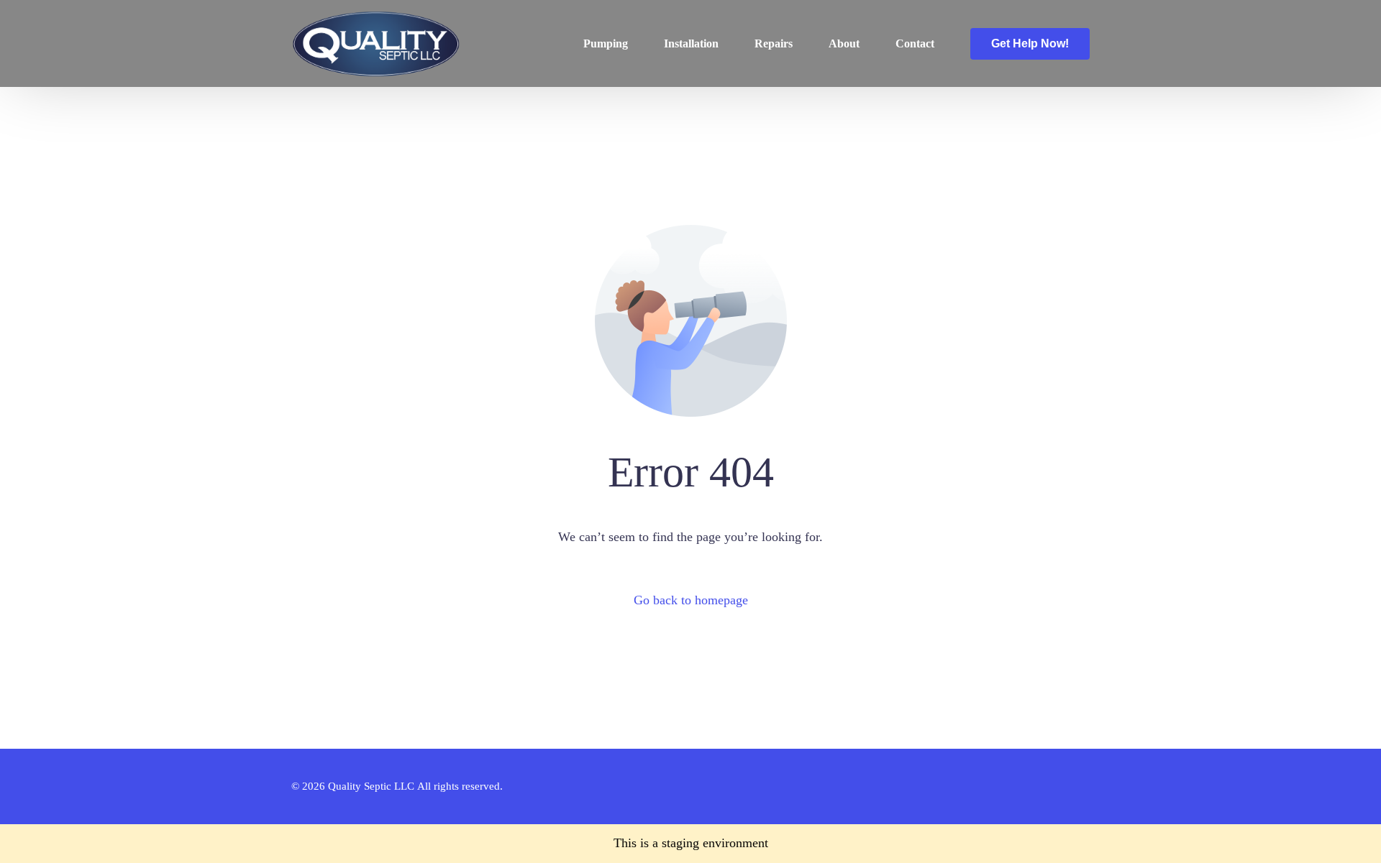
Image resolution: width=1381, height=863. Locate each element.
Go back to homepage (691, 600)
